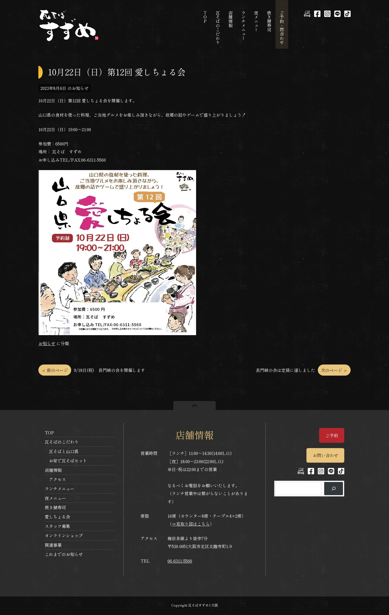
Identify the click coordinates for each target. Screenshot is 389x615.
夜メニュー (55, 498)
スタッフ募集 (57, 526)
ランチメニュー (59, 488)
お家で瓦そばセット (68, 460)
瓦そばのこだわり (62, 442)
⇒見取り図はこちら (191, 524)
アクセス (57, 479)
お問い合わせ (325, 455)
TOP (49, 432)
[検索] (333, 488)
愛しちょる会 (57, 516)
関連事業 (53, 545)
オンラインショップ (64, 535)
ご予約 (331, 435)
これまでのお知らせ (64, 554)
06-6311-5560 (180, 561)
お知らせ (46, 343)
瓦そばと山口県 (64, 451)
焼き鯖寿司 (55, 507)
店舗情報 (53, 470)
